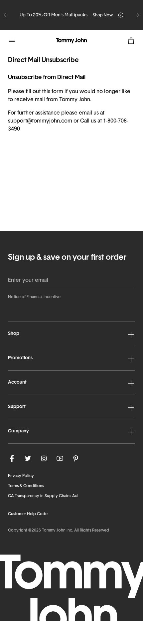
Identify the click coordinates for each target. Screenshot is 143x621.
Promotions (20, 358)
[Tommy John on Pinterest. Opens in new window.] (76, 458)
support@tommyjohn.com (40, 121)
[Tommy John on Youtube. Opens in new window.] (60, 458)
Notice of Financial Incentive (34, 297)
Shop (13, 333)
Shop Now (103, 15)
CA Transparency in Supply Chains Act (43, 496)
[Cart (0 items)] (131, 41)
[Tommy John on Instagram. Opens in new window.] (44, 458)
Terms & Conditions (26, 486)
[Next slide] (137, 15)
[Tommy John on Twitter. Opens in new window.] (28, 458)
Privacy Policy (21, 476)
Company (18, 431)
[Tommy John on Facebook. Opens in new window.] (12, 458)
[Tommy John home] (71, 40)
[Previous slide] (5, 15)
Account (17, 382)
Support (17, 406)
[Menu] (12, 41)
